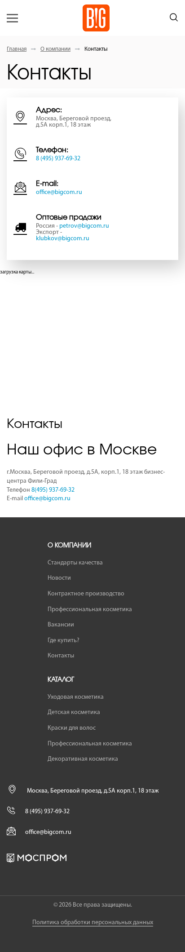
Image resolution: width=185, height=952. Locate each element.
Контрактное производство (86, 594)
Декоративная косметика (83, 759)
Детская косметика (74, 712)
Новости (59, 578)
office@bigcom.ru (59, 192)
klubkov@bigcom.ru (62, 238)
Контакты (61, 655)
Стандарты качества (75, 563)
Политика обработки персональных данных (92, 922)
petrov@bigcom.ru (84, 226)
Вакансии (61, 624)
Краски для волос (72, 728)
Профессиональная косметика (90, 609)
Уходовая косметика (76, 697)
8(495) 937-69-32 (53, 490)
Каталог (61, 680)
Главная (16, 49)
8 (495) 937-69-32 (58, 158)
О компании (55, 49)
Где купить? (63, 640)
